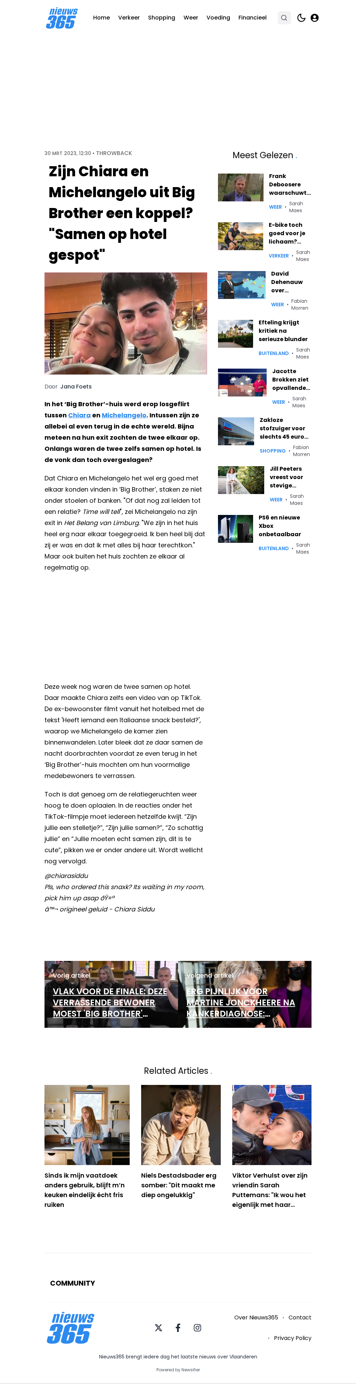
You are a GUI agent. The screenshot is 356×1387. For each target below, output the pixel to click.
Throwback (114, 153)
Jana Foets (76, 386)
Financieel (252, 18)
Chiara (79, 415)
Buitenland (274, 353)
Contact (300, 1317)
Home (101, 18)
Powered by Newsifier (178, 1370)
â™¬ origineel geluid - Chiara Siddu (99, 909)
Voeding (218, 18)
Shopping (161, 18)
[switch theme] (301, 18)
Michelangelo (124, 415)
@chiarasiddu (66, 875)
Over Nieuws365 (256, 1317)
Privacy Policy (293, 1338)
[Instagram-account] (197, 1328)
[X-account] (158, 1328)
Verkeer (129, 18)
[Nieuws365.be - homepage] (61, 18)
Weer (191, 18)
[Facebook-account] (178, 1328)
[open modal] (314, 18)
